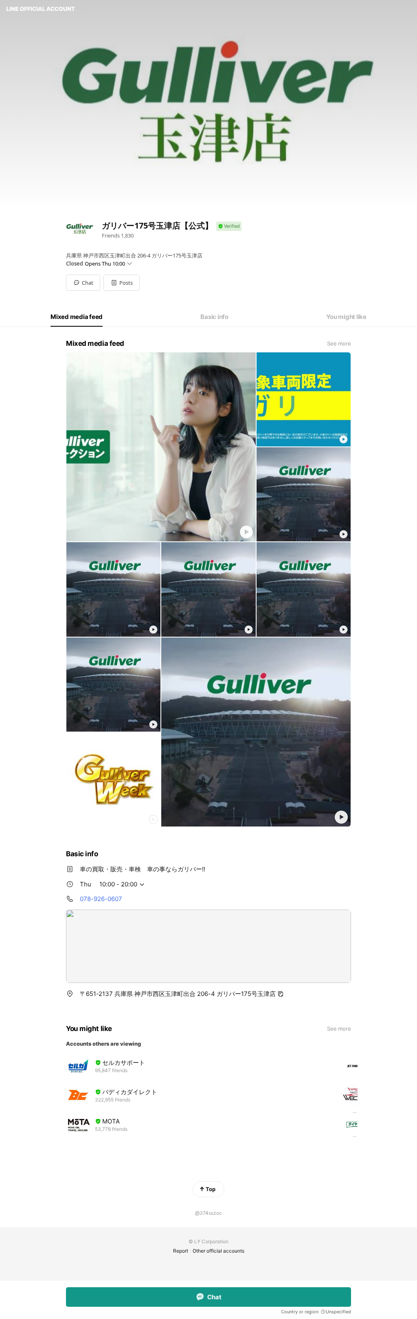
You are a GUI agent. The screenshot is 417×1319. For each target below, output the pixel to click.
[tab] (76, 317)
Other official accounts (218, 1251)
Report (180, 1251)
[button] (121, 283)
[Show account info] (228, 226)
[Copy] (280, 994)
